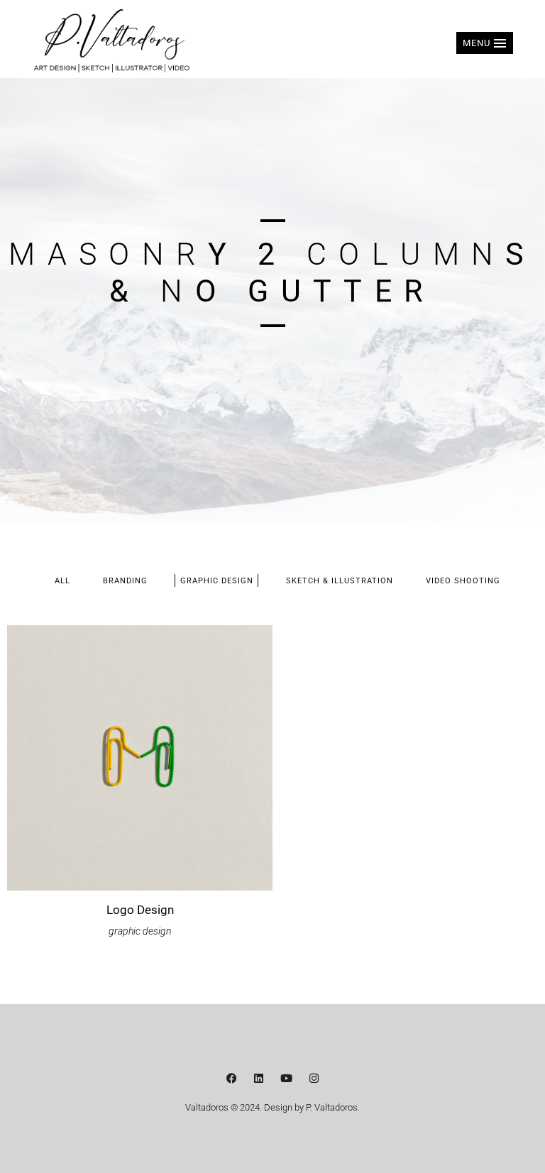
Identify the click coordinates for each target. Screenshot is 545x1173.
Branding (125, 580)
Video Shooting (463, 580)
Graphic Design (216, 580)
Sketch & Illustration (339, 580)
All (62, 580)
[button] (484, 43)
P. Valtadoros (332, 1107)
